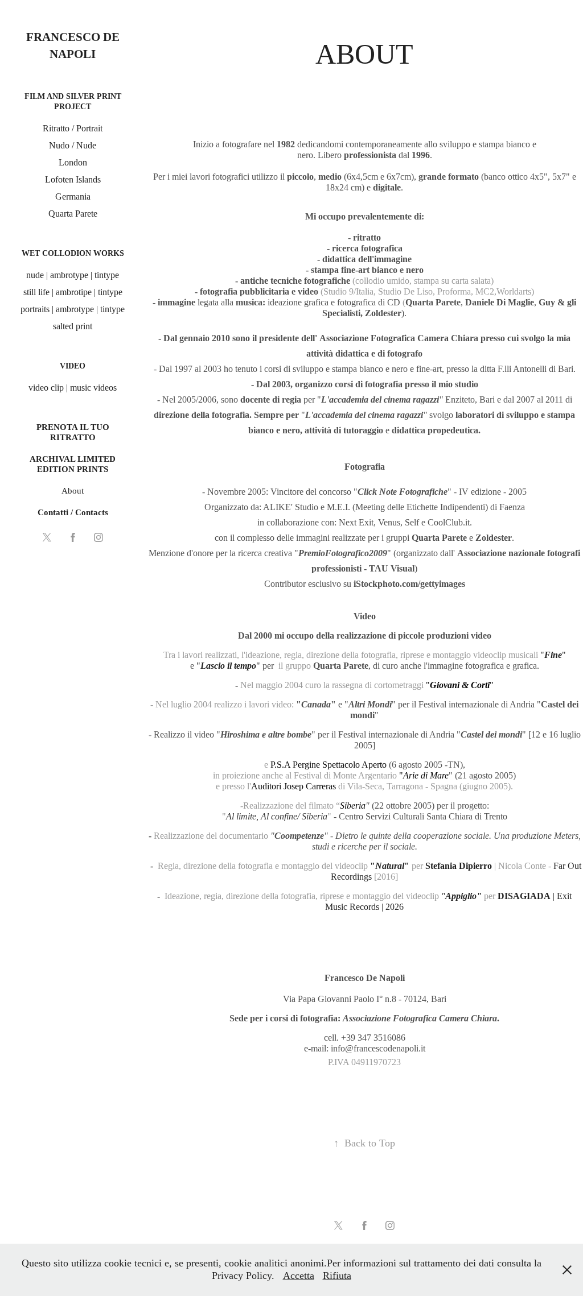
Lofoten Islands (73, 179)
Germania (73, 196)
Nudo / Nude (72, 145)
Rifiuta (337, 1275)
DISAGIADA (524, 896)
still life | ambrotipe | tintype (72, 292)
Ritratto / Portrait (72, 128)
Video (72, 366)
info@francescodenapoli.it (378, 1048)
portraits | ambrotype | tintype (72, 309)
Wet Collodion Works (73, 253)
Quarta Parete (72, 213)
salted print (72, 326)
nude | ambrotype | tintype (72, 275)
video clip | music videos (72, 387)
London (73, 162)
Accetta (298, 1275)
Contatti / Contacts (73, 512)
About (72, 490)
